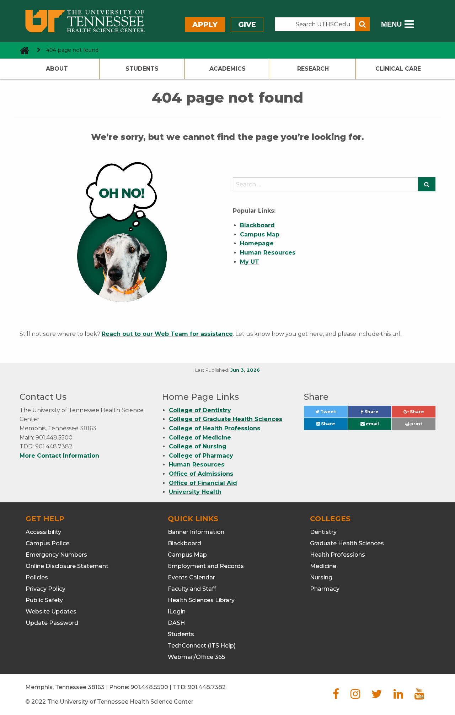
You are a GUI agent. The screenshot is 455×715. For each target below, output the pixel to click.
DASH (176, 623)
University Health (195, 492)
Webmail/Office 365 (196, 657)
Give (247, 24)
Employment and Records (206, 566)
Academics (227, 68)
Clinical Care (398, 68)
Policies (37, 577)
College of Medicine (200, 437)
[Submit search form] (362, 24)
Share (377, 413)
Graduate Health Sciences (347, 543)
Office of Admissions (201, 473)
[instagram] (355, 696)
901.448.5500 (149, 687)
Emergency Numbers (56, 554)
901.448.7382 (207, 687)
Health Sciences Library (201, 600)
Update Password (52, 623)
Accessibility (43, 532)
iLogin (177, 611)
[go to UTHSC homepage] (22, 50)
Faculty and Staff (192, 588)
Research (313, 68)
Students (142, 68)
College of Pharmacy (201, 455)
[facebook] (336, 696)
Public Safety (44, 600)
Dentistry (323, 532)
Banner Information (196, 532)
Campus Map (187, 554)
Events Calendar (191, 577)
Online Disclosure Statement (67, 566)
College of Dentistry (200, 410)
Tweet (333, 413)
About (57, 68)
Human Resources (196, 464)
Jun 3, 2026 (245, 370)
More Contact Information (59, 455)
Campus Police (47, 543)
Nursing (321, 577)
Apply (205, 24)
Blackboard (184, 543)
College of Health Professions (214, 428)
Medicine (323, 566)
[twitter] (377, 696)
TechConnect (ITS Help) (202, 645)
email (372, 423)
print (415, 423)
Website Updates (51, 611)
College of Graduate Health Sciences (225, 419)
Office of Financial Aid (203, 483)
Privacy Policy (45, 588)
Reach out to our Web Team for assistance (167, 334)
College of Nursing (197, 446)
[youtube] (419, 696)
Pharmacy (324, 588)
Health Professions (337, 554)
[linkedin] (398, 696)
